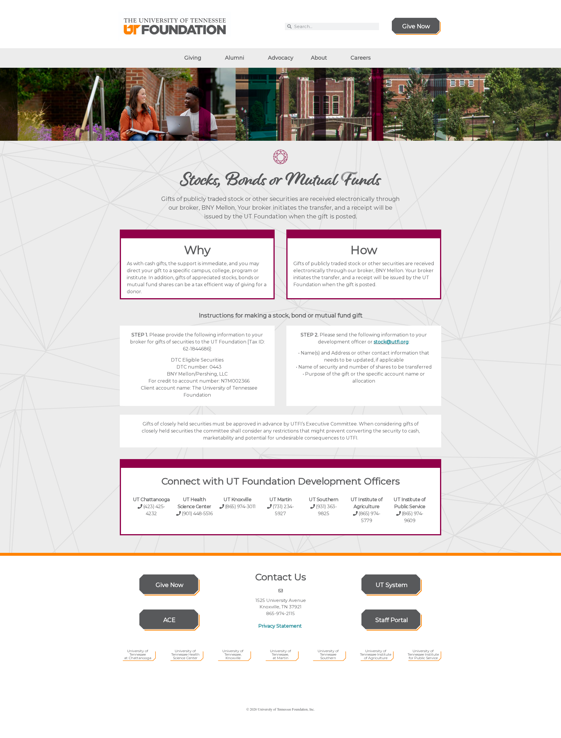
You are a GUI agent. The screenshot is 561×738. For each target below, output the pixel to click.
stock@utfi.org (391, 342)
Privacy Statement (280, 626)
